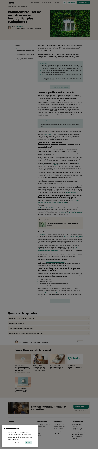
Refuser (22, 442)
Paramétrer (17, 442)
